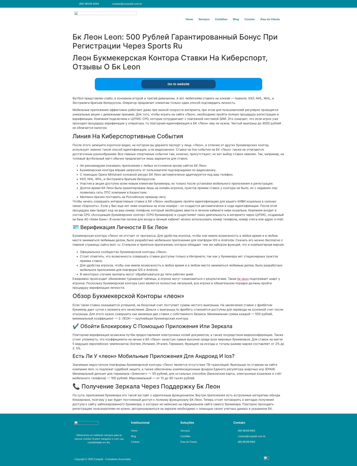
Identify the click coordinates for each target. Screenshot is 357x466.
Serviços (204, 19)
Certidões (221, 19)
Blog (236, 19)
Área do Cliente (270, 19)
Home (189, 19)
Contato (250, 19)
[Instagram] (281, 4)
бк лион (243, 279)
